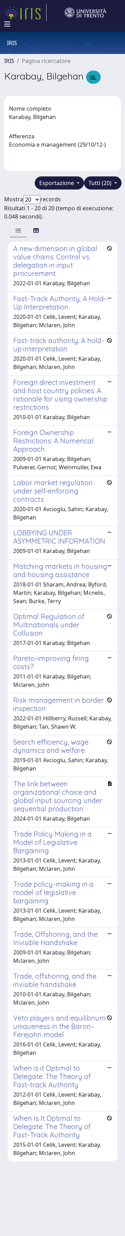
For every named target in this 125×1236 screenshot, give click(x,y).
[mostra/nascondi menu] (7, 24)
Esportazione (57, 183)
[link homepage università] (85, 12)
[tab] (18, 230)
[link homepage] (25, 12)
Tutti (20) (101, 183)
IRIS (9, 61)
